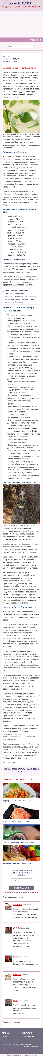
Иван (15, 1000)
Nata (15, 956)
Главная (6, 1033)
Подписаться (21, 888)
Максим (17, 974)
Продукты (16, 59)
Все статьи (27, 1033)
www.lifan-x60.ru (18, 1055)
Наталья (17, 904)
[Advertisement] (21, 24)
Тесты (5, 1036)
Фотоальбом (28, 1036)
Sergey (16, 927)
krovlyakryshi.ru (30, 1055)
